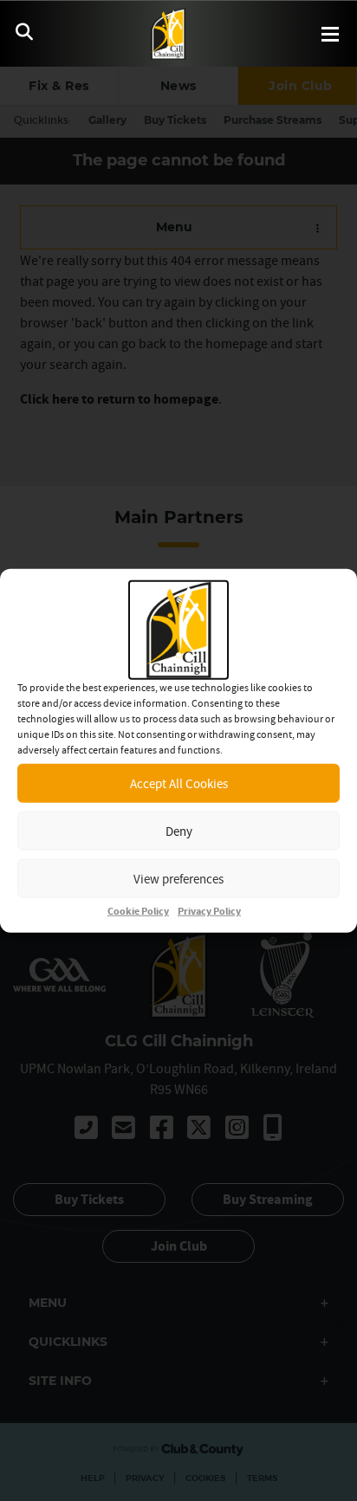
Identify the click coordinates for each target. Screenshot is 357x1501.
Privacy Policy (209, 911)
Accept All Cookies (179, 782)
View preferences (178, 878)
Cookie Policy (138, 911)
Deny (179, 830)
